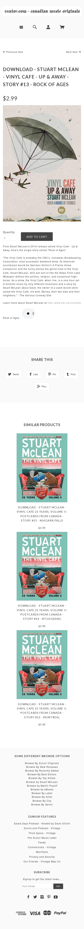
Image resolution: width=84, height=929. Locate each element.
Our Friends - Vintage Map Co (42, 861)
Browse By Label (42, 793)
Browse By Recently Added (42, 770)
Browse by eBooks (42, 789)
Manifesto (42, 851)
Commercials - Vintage (42, 847)
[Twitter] (35, 897)
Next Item (72, 51)
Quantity (9, 232)
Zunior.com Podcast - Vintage (42, 828)
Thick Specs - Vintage (42, 833)
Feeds (42, 842)
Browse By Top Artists (42, 778)
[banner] (42, 11)
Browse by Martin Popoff (42, 785)
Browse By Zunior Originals (42, 763)
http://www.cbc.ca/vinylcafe (64, 302)
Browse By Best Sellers (42, 774)
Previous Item (14, 51)
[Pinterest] (49, 897)
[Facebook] (28, 897)
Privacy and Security (42, 856)
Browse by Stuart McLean (42, 782)
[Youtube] (56, 897)
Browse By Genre (42, 804)
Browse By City (42, 800)
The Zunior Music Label (42, 837)
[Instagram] (42, 897)
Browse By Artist (42, 796)
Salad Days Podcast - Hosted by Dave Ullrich (42, 823)
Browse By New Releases (42, 766)
